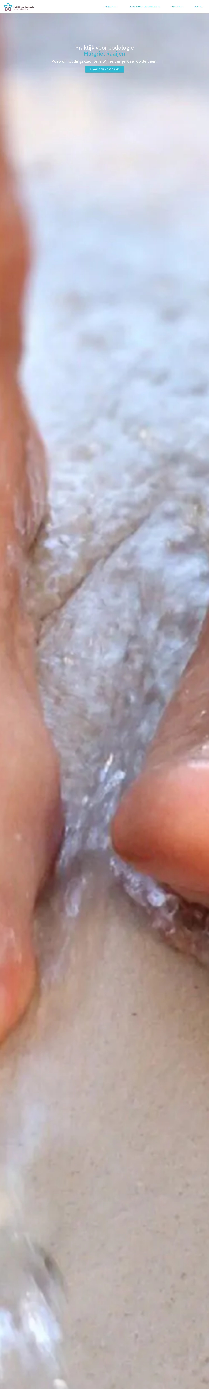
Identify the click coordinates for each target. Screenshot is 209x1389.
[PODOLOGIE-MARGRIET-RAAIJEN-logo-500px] (19, 3)
